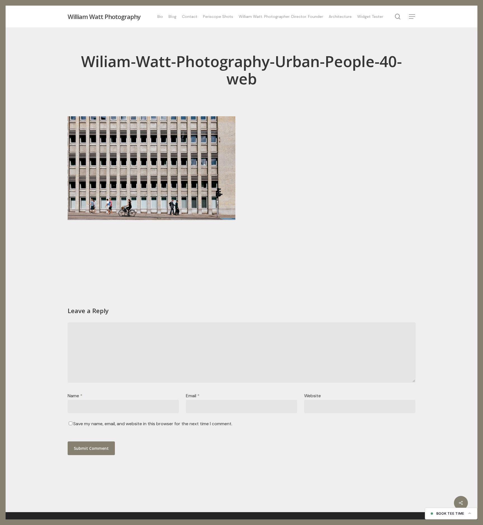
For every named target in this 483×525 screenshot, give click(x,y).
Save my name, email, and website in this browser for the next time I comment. (152, 424)
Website (312, 396)
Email (193, 396)
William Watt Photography (104, 16)
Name (75, 396)
